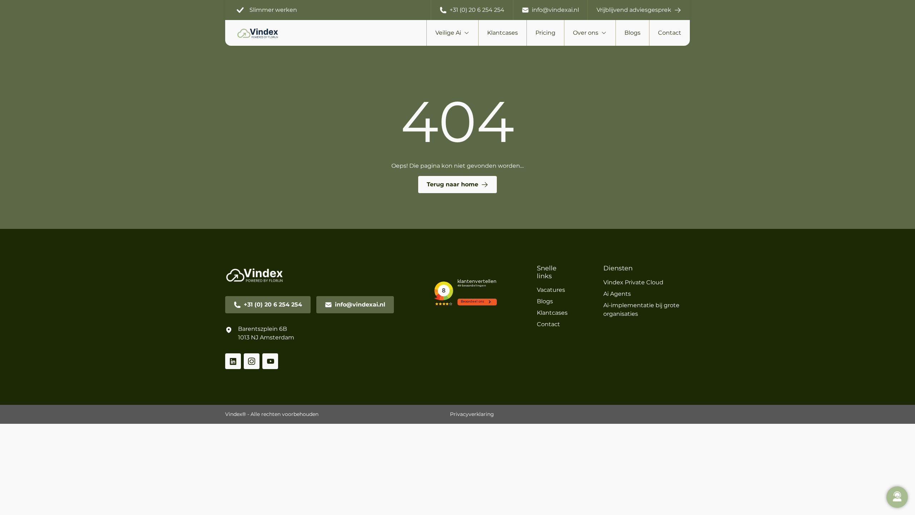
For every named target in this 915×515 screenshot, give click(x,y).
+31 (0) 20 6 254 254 (477, 9)
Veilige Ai (448, 32)
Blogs (632, 32)
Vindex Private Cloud (633, 282)
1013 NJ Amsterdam (266, 337)
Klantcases (502, 32)
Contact (669, 32)
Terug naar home (452, 184)
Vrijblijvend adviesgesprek (634, 9)
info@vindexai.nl (555, 9)
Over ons (585, 32)
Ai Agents (617, 293)
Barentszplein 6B (262, 328)
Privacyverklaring (472, 414)
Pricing (545, 32)
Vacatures (551, 289)
